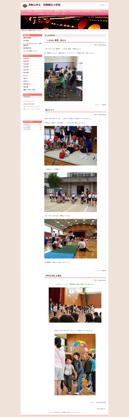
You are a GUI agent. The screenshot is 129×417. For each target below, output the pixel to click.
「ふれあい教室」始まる (55, 40)
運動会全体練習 (27, 37)
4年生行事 (26, 67)
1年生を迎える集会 (53, 276)
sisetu (63, 14)
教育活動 (57, 11)
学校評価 (29, 11)
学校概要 (64, 11)
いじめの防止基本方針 (74, 11)
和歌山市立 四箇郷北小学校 (44, 4)
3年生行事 (26, 64)
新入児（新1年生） (97, 11)
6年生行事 (26, 72)
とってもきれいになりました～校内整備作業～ (32, 44)
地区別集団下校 (27, 48)
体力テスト (50, 110)
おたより (25, 75)
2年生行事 (26, 61)
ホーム (23, 11)
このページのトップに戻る (101, 409)
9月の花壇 (26, 40)
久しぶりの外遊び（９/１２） (31, 51)
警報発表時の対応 (26, 14)
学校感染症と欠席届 (44, 14)
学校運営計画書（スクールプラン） (43, 11)
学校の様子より (55, 14)
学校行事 (104, 104)
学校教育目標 (86, 11)
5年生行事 (26, 69)
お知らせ (25, 78)
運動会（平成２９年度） (29, 89)
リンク (35, 14)
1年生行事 (98, 402)
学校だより (26, 81)
